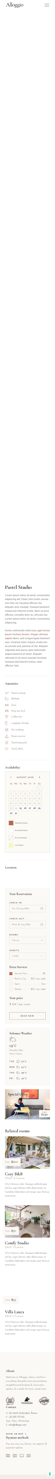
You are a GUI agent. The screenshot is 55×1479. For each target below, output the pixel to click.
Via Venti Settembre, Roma (23, 1413)
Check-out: (17, 919)
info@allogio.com (17, 1425)
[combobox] (27, 940)
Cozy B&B (14, 1173)
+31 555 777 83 (16, 1417)
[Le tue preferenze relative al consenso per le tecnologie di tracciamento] (50, 1474)
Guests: (14, 950)
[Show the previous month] (11, 777)
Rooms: (14, 935)
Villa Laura (14, 1311)
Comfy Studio (17, 1242)
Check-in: (16, 903)
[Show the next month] (39, 777)
